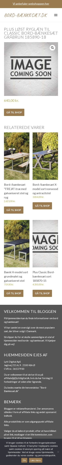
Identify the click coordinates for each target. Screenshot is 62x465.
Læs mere (36, 460)
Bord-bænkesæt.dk (25, 15)
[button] (56, 15)
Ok (24, 460)
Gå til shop (14, 112)
